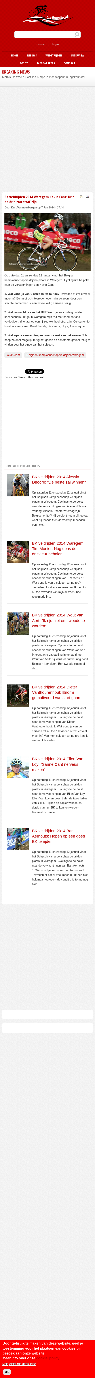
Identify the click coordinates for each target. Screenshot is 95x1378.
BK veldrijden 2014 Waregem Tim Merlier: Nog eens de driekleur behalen (58, 548)
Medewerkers (46, 63)
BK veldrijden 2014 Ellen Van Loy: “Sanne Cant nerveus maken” (57, 764)
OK (7, 1372)
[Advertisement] (47, 138)
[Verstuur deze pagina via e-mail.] (87, 196)
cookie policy (47, 1358)
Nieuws (32, 55)
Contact (41, 44)
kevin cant (13, 355)
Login (55, 44)
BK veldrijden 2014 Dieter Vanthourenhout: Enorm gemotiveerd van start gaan (56, 692)
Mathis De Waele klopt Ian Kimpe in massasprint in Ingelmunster (43, 77)
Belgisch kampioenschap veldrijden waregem (55, 355)
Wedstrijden (54, 55)
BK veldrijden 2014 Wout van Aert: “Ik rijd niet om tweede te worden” (58, 620)
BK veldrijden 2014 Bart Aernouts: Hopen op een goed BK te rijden (58, 836)
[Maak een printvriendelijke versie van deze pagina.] (81, 196)
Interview (77, 55)
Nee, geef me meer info (19, 1364)
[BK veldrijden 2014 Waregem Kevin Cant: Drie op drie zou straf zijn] (47, 268)
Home (14, 55)
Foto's (24, 63)
